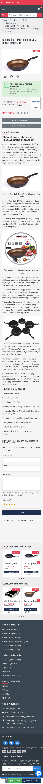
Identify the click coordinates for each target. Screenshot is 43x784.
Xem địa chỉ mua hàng (22, 126)
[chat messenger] (38, 774)
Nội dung (6, 475)
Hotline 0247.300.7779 (22, 120)
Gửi (20, 512)
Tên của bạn (7, 455)
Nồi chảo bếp (10, 23)
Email (4, 465)
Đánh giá (6, 500)
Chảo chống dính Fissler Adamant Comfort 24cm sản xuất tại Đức (12, 564)
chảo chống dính (21, 520)
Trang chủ (6, 20)
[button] (4, 562)
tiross (32, 520)
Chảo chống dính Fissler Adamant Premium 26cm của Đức (32, 564)
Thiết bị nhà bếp (21, 20)
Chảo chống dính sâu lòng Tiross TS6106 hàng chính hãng (32, 601)
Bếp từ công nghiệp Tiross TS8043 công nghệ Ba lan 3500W (12, 601)
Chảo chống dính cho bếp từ (17, 26)
